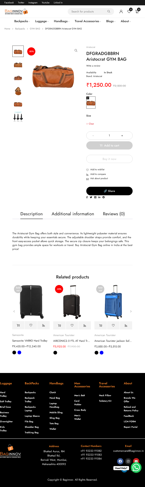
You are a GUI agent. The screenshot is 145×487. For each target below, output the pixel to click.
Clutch (53, 392)
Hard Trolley (3, 394)
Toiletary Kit (105, 401)
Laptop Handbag (54, 405)
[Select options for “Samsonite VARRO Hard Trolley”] (18, 325)
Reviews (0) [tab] (114, 214)
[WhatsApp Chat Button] (136, 467)
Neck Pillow (105, 395)
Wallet (53, 429)
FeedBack (129, 416)
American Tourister (63, 335)
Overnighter (6, 421)
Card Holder (77, 402)
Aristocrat (90, 47)
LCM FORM (130, 421)
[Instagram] (128, 461)
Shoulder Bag (32, 427)
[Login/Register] (121, 11)
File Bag (29, 421)
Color (89, 94)
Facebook (9, 2)
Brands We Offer (129, 399)
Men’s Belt (79, 395)
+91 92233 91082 (91, 451)
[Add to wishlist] (95, 169)
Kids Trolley (3, 428)
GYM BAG (35, 28)
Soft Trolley (5, 401)
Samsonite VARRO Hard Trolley (29, 341)
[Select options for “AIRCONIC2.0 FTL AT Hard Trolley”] (59, 325)
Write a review (93, 65)
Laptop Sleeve (32, 416)
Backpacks (20, 28)
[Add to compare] (96, 174)
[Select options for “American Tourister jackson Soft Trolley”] (100, 325)
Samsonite (18, 335)
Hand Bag (55, 398)
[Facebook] (120, 461)
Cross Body (80, 410)
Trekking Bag (32, 432)
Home (7, 28)
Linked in (58, 2)
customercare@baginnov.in (128, 451)
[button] (76, 50)
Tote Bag (54, 423)
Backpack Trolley (30, 399)
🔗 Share (109, 191)
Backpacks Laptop (30, 408)
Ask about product (99, 178)
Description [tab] (31, 214)
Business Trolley (4, 414)
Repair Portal (130, 427)
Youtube (46, 2)
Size (88, 115)
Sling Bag (55, 418)
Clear (91, 123)
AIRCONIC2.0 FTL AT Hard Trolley (72, 341)
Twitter (21, 2)
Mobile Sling (56, 412)
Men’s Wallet (77, 417)
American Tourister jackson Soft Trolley (113, 341)
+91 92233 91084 (91, 459)
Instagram (32, 2)
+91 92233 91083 (91, 455)
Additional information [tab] (73, 214)
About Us (128, 392)
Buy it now (109, 159)
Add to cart (111, 145)
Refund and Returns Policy (131, 408)
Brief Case (5, 407)
